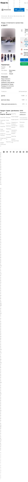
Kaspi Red (2, 126)
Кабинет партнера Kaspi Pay (15, 141)
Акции (7, 131)
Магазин (8, 117)
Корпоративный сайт (0, 465)
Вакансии (22, 122)
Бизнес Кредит (14, 116)
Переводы (8, 128)
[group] (8, 40)
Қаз (25, 3)
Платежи (8, 123)
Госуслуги (8, 134)
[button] (2, 58)
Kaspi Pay (13, 113)
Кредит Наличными (3, 144)
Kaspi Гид (8, 141)
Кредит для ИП (15, 119)
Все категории (20, 9)
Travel (7, 120)
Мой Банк (8, 126)
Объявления (7, 9)
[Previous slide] (4, 40)
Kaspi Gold (2, 117)
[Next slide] (12, 40)
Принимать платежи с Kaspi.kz (14, 132)
